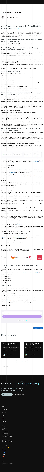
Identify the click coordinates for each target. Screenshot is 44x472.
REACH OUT (21, 320)
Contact (4, 421)
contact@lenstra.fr (19, 394)
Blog (3, 418)
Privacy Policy (10, 463)
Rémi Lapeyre (5, 429)
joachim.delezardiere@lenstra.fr (7, 441)
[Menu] (42, 2)
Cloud (3, 12)
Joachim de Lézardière (7, 440)
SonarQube (9, 184)
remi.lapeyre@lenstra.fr (6, 431)
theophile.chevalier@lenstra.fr (7, 436)
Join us (4, 412)
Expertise (4, 409)
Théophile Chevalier (7, 434)
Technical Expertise (17, 12)
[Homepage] (4, 1)
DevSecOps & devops (8, 12)
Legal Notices (4, 463)
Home (3, 406)
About (3, 415)
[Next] (25, 361)
